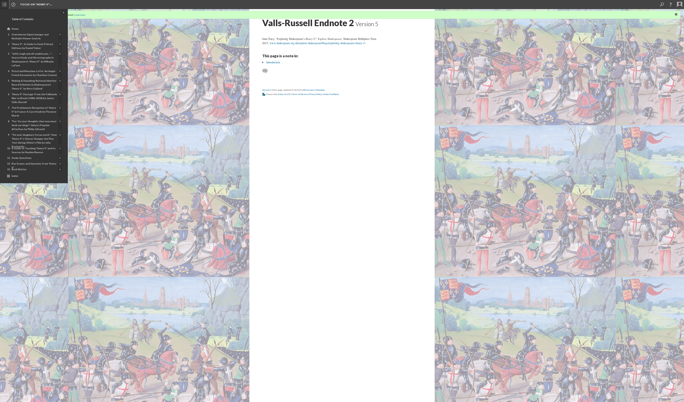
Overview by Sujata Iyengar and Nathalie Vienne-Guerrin (30, 36)
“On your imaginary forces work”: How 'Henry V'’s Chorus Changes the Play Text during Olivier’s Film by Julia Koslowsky (34, 140)
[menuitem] (4, 4)
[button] (670, 4)
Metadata (320, 90)
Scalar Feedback (331, 94)
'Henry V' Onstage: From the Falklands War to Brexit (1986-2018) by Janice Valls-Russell (34, 98)
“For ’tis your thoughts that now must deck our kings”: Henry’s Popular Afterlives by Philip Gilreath (34, 125)
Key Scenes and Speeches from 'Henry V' (34, 165)
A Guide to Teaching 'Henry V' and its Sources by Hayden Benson (34, 150)
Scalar (281, 94)
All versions (308, 90)
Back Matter (19, 169)
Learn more (79, 14)
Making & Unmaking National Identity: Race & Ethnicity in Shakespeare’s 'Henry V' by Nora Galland (34, 84)
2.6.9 (287, 94)
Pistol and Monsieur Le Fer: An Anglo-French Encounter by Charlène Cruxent (34, 73)
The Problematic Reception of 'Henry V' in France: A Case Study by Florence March (34, 111)
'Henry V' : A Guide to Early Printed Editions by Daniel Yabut (32, 46)
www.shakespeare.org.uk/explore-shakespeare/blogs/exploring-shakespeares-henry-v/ (317, 43)
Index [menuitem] (15, 175)
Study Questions (22, 158)
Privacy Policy (315, 94)
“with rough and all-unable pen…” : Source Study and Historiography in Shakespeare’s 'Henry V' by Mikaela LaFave (33, 59)
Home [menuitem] (15, 28)
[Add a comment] (266, 71)
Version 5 (266, 90)
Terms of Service (300, 94)
